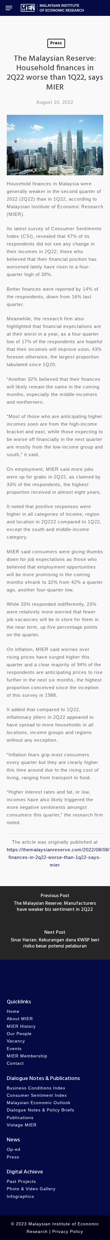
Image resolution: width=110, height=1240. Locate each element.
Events (14, 1048)
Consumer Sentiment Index (37, 1095)
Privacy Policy (67, 1231)
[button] (9, 8)
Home (13, 1011)
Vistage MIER (22, 1125)
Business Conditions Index (36, 1088)
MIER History (21, 1026)
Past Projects (21, 1181)
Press (56, 43)
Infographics (20, 1196)
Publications (20, 1117)
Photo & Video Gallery (31, 1189)
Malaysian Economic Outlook (39, 1102)
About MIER (20, 1018)
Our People (19, 1033)
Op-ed (13, 1149)
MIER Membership (27, 1056)
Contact (15, 1063)
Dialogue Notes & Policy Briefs (40, 1110)
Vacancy (16, 1041)
